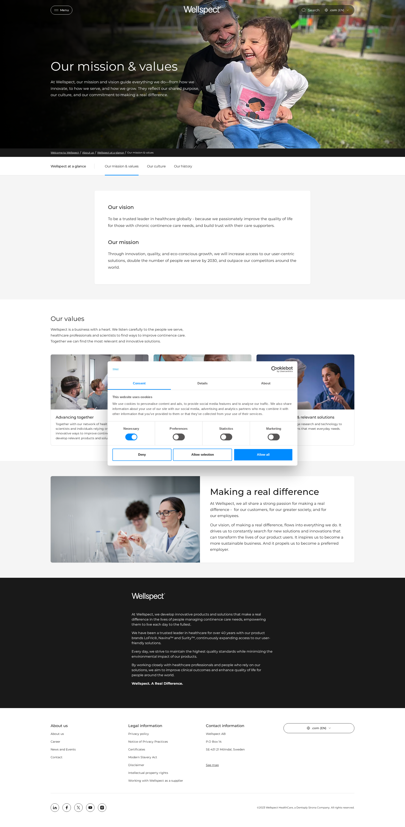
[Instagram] (102, 807)
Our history (183, 166)
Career (55, 741)
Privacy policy (138, 734)
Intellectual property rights (148, 773)
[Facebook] (66, 807)
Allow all (263, 454)
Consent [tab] (139, 383)
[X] (78, 807)
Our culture (156, 166)
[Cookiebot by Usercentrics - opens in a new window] (274, 369)
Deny (142, 454)
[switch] (179, 437)
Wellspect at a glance (68, 167)
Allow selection (202, 454)
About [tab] (265, 383)
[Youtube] (90, 807)
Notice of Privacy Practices (148, 741)
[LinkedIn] (55, 807)
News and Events (63, 749)
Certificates (136, 749)
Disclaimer (136, 765)
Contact (56, 757)
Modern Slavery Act (142, 757)
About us (57, 734)
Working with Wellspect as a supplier (155, 781)
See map (212, 765)
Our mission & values (122, 166)
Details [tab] (202, 383)
